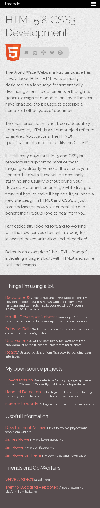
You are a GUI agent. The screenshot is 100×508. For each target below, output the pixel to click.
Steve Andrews (19, 479)
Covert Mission (19, 380)
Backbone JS (17, 297)
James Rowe (17, 439)
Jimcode (12, 4)
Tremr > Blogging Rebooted (31, 487)
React (11, 352)
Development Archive (25, 427)
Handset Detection (23, 391)
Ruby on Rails (18, 328)
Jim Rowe (14, 447)
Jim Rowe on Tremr (23, 455)
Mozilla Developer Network (31, 316)
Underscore (16, 340)
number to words (21, 403)
